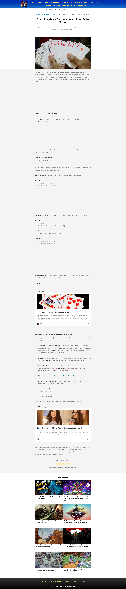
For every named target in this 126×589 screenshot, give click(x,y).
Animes (46, 2)
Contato (83, 581)
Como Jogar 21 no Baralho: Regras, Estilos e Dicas (62, 376)
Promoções (57, 5)
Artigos (73, 5)
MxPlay (38, 14)
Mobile (97, 2)
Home (33, 2)
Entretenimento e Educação (58, 2)
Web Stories (65, 5)
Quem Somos (44, 581)
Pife (71, 447)
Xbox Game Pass (89, 2)
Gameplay (48, 5)
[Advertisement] (63, 96)
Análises (39, 2)
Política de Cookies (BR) (72, 581)
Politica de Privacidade (56, 581)
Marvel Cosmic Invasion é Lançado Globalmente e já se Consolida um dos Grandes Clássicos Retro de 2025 (77, 498)
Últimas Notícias (82, 5)
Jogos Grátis (78, 2)
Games (70, 2)
